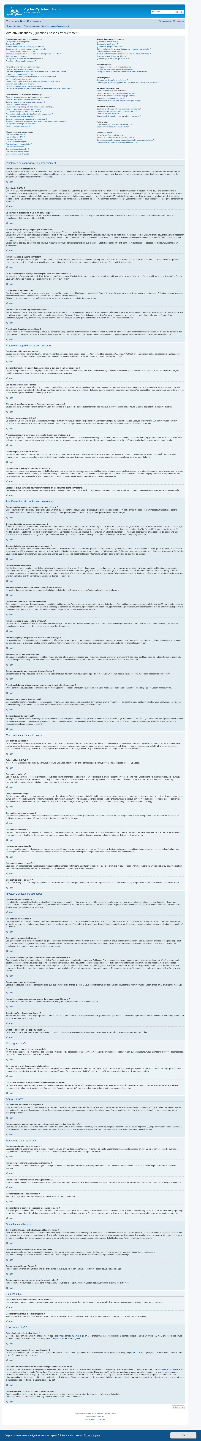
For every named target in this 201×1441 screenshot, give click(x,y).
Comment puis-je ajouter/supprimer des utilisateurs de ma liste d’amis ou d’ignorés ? (128, 83)
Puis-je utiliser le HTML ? (15, 137)
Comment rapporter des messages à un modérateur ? (26, 119)
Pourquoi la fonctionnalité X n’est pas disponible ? (115, 137)
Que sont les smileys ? (14, 139)
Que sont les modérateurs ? (107, 44)
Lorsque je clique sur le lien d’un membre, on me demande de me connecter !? (38, 89)
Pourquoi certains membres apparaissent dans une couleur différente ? (124, 54)
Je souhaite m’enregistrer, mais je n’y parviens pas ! (25, 47)
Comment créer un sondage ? (17, 104)
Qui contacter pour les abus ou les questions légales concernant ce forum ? (125, 140)
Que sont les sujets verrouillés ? (18, 151)
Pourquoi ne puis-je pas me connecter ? (21, 51)
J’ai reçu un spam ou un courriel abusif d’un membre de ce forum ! (122, 72)
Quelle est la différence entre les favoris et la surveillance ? (119, 109)
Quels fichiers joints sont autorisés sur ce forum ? (115, 124)
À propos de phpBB (59, 1338)
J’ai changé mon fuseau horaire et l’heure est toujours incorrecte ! (31, 77)
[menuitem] (23, 21)
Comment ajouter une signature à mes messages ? (25, 102)
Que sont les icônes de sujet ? (17, 154)
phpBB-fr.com (99, 1416)
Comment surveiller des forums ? (109, 114)
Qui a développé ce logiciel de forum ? (111, 135)
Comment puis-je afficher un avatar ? (20, 84)
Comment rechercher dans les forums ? (112, 91)
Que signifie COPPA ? (14, 44)
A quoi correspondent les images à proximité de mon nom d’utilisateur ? (33, 81)
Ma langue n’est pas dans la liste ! (19, 79)
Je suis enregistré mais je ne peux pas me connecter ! (26, 49)
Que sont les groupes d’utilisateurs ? (110, 47)
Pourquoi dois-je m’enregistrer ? (18, 42)
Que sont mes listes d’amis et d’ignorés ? (112, 80)
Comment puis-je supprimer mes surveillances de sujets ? (119, 116)
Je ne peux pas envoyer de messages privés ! (114, 67)
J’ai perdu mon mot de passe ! (17, 56)
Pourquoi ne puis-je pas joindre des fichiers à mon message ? (29, 114)
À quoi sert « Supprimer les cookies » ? (21, 61)
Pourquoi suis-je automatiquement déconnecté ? (24, 59)
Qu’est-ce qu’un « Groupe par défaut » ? (112, 56)
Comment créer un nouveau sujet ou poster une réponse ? (28, 97)
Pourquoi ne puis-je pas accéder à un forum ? (23, 111)
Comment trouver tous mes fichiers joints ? (113, 127)
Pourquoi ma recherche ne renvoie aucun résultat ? (116, 93)
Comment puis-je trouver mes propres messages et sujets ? (119, 100)
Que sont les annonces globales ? (19, 144)
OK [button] (183, 1435)
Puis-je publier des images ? (16, 142)
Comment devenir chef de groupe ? (110, 51)
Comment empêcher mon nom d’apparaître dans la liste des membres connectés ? (37, 72)
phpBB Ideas (134, 1352)
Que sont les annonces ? (15, 147)
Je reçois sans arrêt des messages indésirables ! (115, 69)
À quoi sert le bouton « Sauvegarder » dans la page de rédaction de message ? (36, 121)
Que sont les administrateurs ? (108, 42)
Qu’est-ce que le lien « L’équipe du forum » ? (113, 59)
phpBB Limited (74, 1336)
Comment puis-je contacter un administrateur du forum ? (118, 142)
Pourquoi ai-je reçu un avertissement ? (20, 116)
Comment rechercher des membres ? (111, 98)
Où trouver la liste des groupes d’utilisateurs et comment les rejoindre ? (124, 49)
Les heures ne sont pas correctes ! (19, 74)
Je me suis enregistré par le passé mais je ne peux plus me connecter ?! (33, 54)
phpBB (147, 423)
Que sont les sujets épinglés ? (17, 149)
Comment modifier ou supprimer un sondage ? (23, 109)
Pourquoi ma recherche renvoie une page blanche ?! (116, 96)
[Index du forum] (14, 11)
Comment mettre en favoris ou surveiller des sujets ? (117, 111)
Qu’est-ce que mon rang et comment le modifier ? (24, 86)
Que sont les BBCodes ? (15, 134)
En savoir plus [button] (92, 1435)
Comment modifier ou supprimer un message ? (24, 99)
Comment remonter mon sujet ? (18, 126)
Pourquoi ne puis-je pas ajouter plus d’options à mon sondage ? (30, 107)
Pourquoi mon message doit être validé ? (21, 124)
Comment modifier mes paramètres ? (20, 69)
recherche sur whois (166, 1369)
